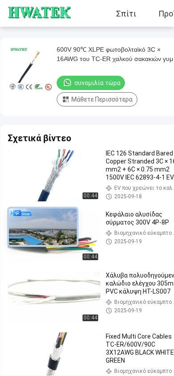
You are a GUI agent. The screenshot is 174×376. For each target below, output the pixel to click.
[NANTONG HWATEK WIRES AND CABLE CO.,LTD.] (33, 13)
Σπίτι (126, 13)
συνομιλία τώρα (97, 82)
